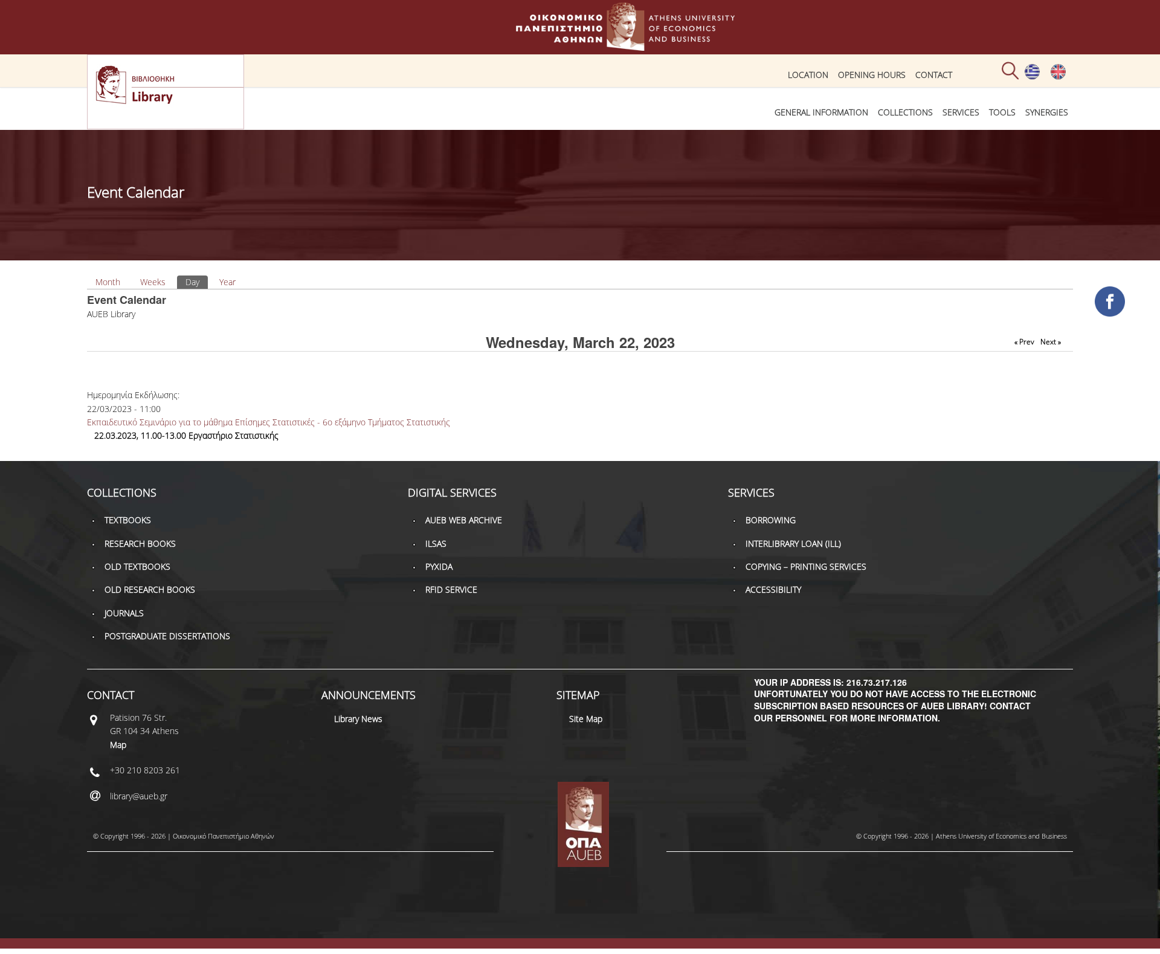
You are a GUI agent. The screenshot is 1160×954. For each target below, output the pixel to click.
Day (196, 282)
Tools (1002, 112)
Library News (358, 718)
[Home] (580, 45)
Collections (905, 112)
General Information (821, 112)
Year (227, 282)
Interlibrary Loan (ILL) (793, 543)
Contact (933, 74)
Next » (1050, 342)
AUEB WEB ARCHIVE (463, 520)
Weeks (153, 282)
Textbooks (128, 520)
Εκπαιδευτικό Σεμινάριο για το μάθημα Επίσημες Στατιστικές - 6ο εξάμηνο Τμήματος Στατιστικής (268, 422)
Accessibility (773, 589)
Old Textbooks (137, 566)
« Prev (1024, 342)
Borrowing (771, 520)
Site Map (585, 718)
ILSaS (435, 543)
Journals (124, 613)
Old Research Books (150, 589)
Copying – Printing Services (806, 566)
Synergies (1046, 112)
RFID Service (451, 589)
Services (960, 112)
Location (808, 74)
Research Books (140, 543)
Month (107, 282)
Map (118, 744)
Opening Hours (872, 74)
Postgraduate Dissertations (167, 636)
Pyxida (439, 566)
